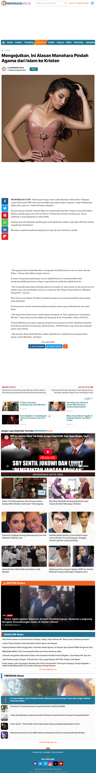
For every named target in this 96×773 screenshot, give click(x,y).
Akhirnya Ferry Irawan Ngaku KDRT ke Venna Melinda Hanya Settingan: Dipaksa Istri (71, 570)
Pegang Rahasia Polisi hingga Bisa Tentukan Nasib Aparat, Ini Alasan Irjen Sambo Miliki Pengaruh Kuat (47, 647)
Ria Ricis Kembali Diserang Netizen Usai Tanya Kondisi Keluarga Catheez (68, 502)
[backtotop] (48, 749)
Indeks (18, 42)
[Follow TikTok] (55, 763)
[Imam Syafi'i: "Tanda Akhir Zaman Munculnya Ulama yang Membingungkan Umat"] (4, 726)
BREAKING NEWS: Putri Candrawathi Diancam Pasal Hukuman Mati (31, 651)
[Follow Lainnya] (65, 346)
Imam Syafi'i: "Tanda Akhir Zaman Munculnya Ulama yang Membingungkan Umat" (45, 724)
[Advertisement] (48, 22)
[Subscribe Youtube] (61, 763)
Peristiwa (78, 42)
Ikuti (33, 69)
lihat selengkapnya (47, 669)
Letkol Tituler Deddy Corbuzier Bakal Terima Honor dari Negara (29, 643)
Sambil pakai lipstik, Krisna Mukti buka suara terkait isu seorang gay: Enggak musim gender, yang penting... (68, 538)
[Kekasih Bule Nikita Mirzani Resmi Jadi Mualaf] (24, 556)
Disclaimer (47, 752)
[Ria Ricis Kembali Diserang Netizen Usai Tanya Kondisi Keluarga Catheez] (71, 488)
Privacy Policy (37, 752)
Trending (28, 42)
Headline (41, 42)
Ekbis (69, 42)
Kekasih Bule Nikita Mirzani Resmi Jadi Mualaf (21, 570)
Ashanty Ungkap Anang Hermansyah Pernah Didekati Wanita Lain (24, 536)
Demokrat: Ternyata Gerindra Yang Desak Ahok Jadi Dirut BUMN (37, 706)
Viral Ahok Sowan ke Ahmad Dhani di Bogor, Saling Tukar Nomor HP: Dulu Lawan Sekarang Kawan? (46, 639)
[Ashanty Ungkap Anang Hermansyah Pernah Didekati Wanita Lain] (24, 522)
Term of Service (57, 752)
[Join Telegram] (45, 763)
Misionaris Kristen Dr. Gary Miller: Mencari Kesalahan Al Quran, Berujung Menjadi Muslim (47, 733)
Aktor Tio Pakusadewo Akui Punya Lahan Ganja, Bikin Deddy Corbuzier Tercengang (22, 502)
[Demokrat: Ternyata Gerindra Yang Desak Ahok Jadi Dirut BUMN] (4, 708)
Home (10, 42)
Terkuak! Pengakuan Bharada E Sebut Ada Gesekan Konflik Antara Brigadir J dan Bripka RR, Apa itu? (46, 655)
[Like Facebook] (35, 763)
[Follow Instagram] (50, 763)
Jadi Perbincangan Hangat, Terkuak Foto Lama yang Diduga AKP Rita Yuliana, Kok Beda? (41, 659)
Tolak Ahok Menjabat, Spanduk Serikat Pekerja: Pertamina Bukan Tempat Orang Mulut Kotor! (49, 715)
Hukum (60, 42)
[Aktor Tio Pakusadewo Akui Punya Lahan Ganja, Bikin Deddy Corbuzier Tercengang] (24, 488)
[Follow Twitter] (40, 763)
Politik (51, 42)
